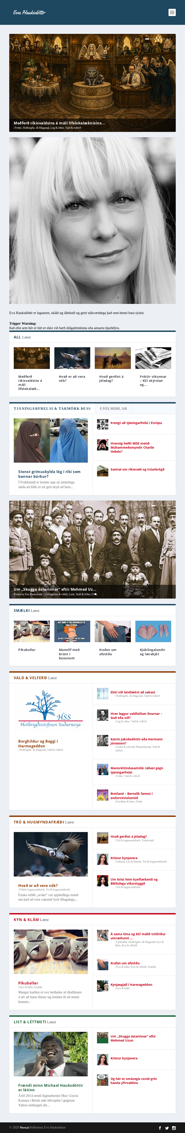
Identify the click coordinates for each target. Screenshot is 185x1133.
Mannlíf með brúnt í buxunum (69, 654)
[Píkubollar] (51, 952)
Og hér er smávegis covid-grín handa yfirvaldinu (134, 1081)
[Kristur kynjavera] (102, 859)
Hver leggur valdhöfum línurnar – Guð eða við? (136, 715)
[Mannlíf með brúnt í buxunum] (72, 631)
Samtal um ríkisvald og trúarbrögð (137, 469)
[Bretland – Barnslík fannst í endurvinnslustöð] (102, 795)
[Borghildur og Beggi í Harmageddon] (51, 710)
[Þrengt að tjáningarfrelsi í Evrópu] (102, 424)
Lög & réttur (57, 127)
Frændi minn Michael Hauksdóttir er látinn (50, 1088)
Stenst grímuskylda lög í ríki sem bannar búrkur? (49, 474)
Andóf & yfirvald (125, 746)
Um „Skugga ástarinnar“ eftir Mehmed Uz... (55, 589)
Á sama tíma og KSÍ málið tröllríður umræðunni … (138, 936)
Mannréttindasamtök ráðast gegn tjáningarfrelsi (137, 770)
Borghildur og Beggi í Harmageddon (38, 743)
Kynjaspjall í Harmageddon (131, 984)
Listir (71, 594)
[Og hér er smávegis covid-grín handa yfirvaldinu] (102, 1080)
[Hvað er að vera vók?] (72, 358)
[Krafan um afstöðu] (113, 631)
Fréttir (18, 127)
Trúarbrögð (148, 840)
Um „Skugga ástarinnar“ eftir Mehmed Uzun (133, 1038)
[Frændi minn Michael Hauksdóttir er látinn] (51, 1054)
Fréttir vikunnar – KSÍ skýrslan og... (153, 380)
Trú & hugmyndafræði (58, 889)
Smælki (38, 987)
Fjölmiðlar (121, 942)
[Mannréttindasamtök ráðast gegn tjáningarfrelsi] (102, 769)
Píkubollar (26, 650)
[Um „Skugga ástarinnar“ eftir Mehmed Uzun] (102, 1037)
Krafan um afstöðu (108, 652)
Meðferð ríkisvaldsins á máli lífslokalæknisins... (59, 123)
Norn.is (24, 1127)
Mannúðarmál (143, 746)
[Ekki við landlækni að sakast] (102, 693)
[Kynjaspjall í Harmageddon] (102, 986)
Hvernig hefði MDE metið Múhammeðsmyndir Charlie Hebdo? (132, 447)
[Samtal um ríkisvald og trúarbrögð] (102, 470)
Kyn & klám (26, 987)
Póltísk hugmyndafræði (31, 889)
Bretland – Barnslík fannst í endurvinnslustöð (132, 795)
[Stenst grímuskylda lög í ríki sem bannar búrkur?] (51, 440)
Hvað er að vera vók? (72, 378)
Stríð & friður (83, 594)
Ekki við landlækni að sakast (133, 692)
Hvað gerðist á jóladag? (111, 378)
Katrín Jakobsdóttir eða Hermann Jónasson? (137, 741)
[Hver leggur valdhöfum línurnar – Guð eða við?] (102, 715)
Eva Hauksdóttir (33, 594)
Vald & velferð (73, 127)
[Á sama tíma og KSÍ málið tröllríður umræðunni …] (102, 935)
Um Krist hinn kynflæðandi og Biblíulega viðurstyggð (134, 881)
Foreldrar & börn (125, 801)
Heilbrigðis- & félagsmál (36, 127)
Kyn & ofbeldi (129, 945)
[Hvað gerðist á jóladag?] (113, 358)
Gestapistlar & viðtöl (56, 594)
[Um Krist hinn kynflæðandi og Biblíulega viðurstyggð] (102, 880)
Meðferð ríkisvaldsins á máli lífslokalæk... (30, 382)
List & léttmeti (133, 861)
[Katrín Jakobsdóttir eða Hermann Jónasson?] (102, 740)
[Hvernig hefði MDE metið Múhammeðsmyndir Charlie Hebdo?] (102, 444)
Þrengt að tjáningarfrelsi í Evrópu (136, 423)
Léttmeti (120, 861)
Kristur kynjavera (124, 858)
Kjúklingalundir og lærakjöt (152, 652)
